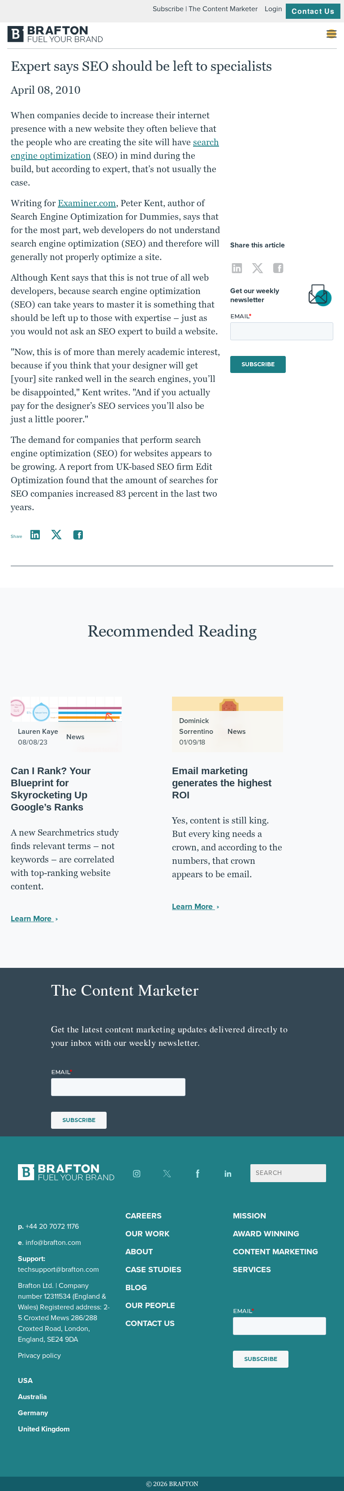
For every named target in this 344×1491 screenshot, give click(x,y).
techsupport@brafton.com (58, 1269)
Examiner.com (87, 203)
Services (252, 1269)
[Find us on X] (167, 1174)
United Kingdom (44, 1429)
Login (273, 9)
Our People (150, 1305)
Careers (143, 1216)
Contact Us (313, 11)
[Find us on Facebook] (197, 1174)
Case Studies (153, 1269)
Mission (249, 1216)
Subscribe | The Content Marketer (205, 9)
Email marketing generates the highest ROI (221, 783)
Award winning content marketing (275, 1242)
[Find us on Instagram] (137, 1174)
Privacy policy (39, 1355)
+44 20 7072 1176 (52, 1226)
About (139, 1251)
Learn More (32, 918)
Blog (136, 1287)
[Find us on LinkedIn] (228, 1174)
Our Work (147, 1234)
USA (25, 1380)
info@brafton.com (53, 1242)
